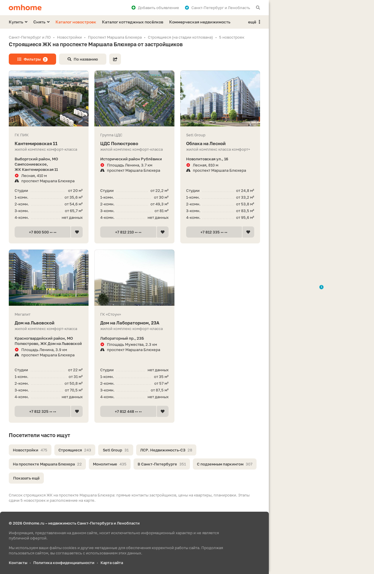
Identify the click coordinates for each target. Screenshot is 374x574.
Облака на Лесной (206, 143)
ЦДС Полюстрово (119, 143)
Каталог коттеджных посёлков (132, 21)
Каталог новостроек (76, 21)
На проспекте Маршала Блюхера (47, 464)
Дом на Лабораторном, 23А (129, 322)
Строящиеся (74, 450)
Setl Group (116, 450)
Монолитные (110, 464)
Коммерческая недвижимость (200, 21)
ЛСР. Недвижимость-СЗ (166, 450)
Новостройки (30, 450)
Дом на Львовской (34, 322)
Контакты (18, 562)
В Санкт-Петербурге (162, 464)
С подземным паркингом (224, 464)
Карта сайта (112, 562)
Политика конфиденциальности (63, 562)
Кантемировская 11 (36, 143)
